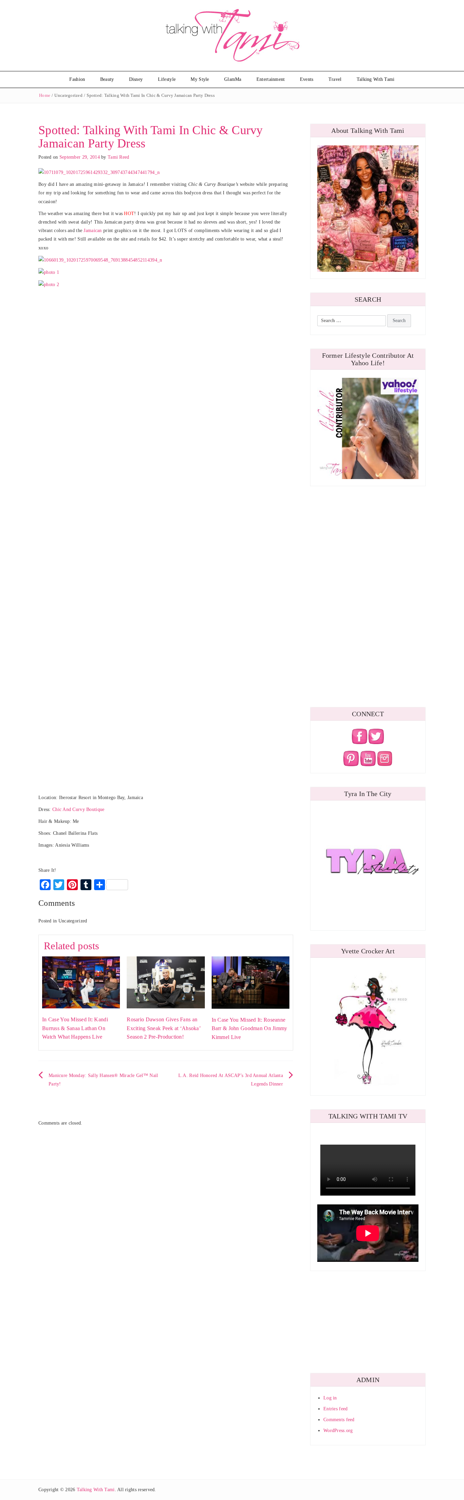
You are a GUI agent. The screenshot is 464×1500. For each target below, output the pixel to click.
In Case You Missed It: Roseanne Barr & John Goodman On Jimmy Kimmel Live (249, 1028)
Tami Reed (118, 157)
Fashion (77, 79)
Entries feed (335, 1408)
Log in (330, 1397)
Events (307, 79)
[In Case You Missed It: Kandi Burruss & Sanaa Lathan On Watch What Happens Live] (81, 982)
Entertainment (270, 79)
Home (44, 95)
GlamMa (233, 79)
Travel (335, 79)
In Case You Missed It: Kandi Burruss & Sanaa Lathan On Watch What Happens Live (75, 1028)
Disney (136, 79)
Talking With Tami (376, 79)
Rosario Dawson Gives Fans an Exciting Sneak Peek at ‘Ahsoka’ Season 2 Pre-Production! (163, 1028)
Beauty (107, 79)
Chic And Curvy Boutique (78, 809)
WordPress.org (338, 1430)
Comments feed (339, 1419)
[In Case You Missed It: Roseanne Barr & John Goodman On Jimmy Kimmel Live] (250, 982)
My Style (200, 79)
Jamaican (93, 230)
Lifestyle (167, 79)
